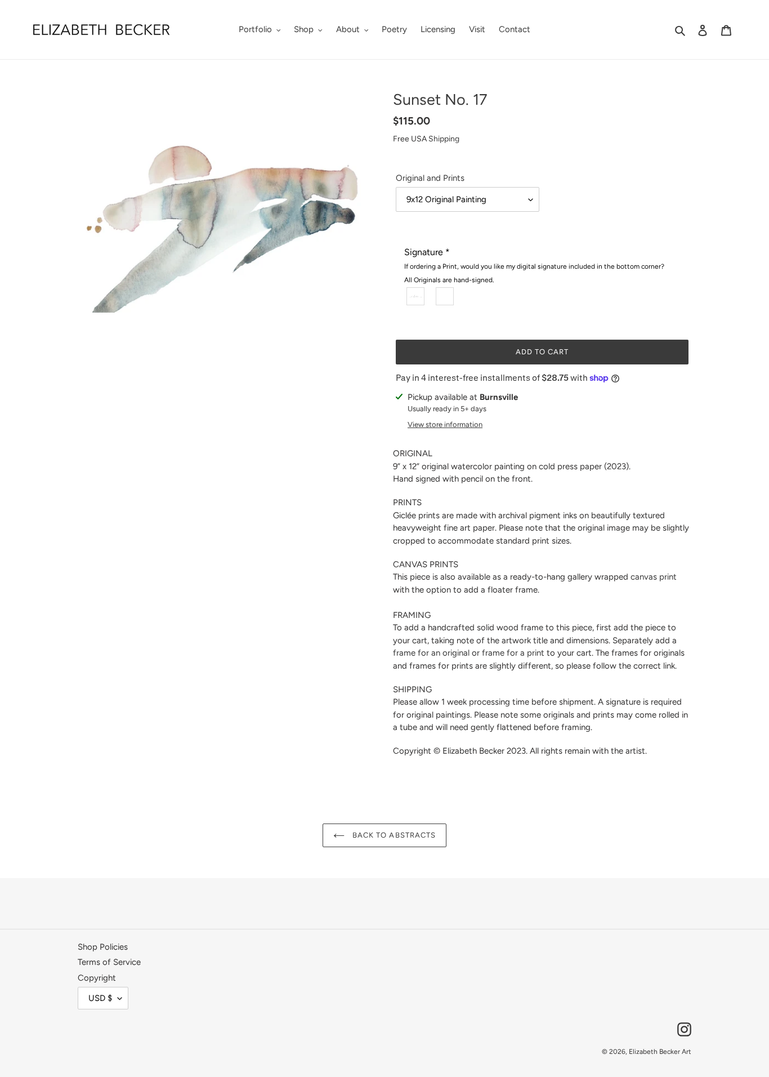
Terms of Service (109, 962)
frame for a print (513, 653)
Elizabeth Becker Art (660, 1052)
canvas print (654, 577)
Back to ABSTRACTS (393, 835)
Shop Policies (103, 947)
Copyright (97, 978)
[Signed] (416, 295)
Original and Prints (430, 178)
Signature (534, 265)
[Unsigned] (445, 295)
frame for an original (431, 653)
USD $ (100, 998)
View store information (445, 424)
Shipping (443, 139)
